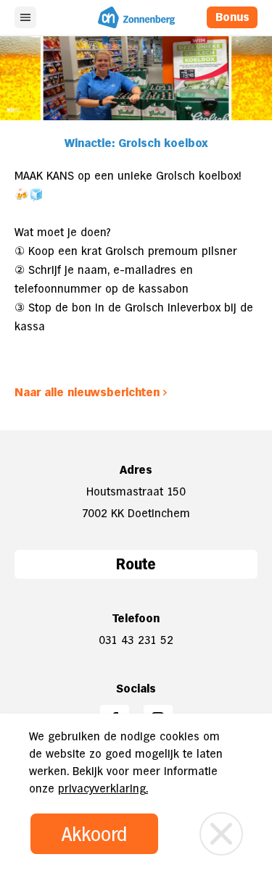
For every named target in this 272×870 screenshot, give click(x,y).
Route (136, 564)
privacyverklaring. (103, 788)
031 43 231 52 (136, 640)
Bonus (232, 17)
